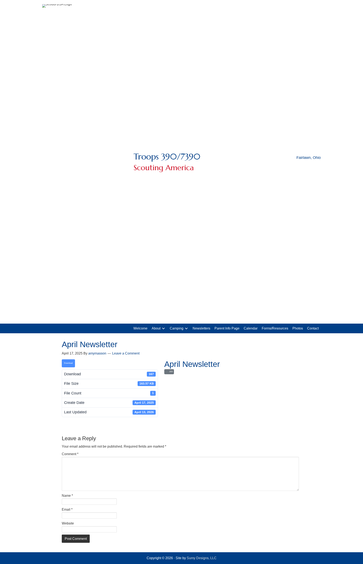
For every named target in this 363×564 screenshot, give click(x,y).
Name (67, 495)
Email (67, 509)
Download (68, 363)
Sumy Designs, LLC (202, 558)
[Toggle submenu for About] (163, 328)
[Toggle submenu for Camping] (186, 328)
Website (68, 523)
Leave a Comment (125, 353)
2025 (170, 372)
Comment (70, 454)
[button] (307, 167)
